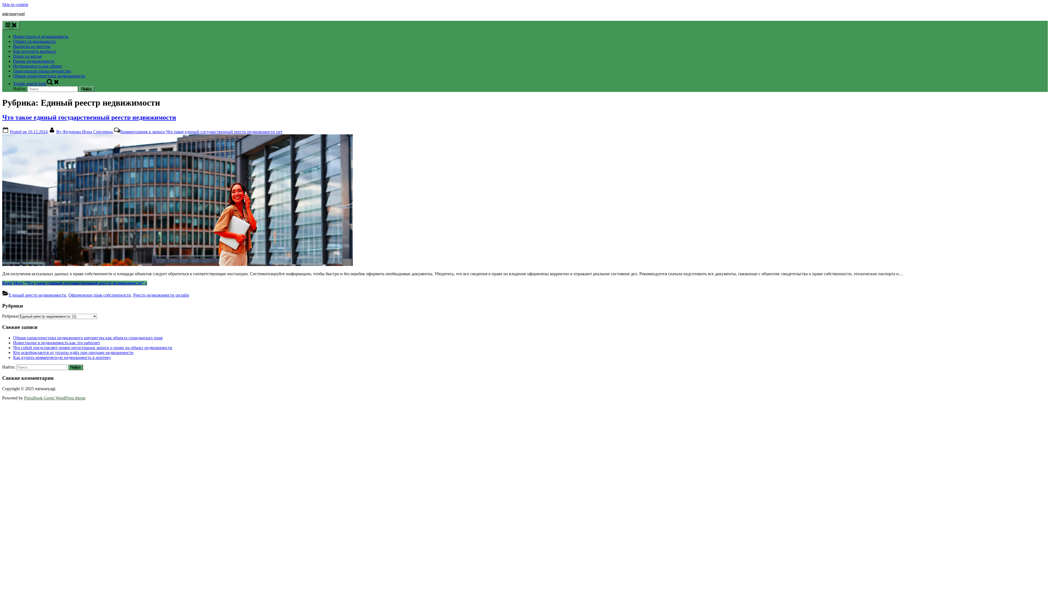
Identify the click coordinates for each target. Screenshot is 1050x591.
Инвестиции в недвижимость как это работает (56, 342)
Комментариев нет (201, 131)
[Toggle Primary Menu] (11, 25)
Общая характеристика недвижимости (49, 76)
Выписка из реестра (31, 46)
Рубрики (10, 316)
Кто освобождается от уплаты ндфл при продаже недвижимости (73, 352)
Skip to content (15, 4)
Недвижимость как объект (37, 66)
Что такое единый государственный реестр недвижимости (89, 117)
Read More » (74, 283)
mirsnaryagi (13, 13)
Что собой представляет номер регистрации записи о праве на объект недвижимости (92, 347)
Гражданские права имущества (42, 71)
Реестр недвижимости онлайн (161, 295)
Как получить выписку (34, 51)
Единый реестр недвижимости (37, 295)
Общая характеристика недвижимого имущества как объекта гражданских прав (88, 337)
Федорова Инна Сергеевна (85, 131)
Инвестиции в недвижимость (40, 36)
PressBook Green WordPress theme (55, 398)
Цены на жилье (27, 56)
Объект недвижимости (34, 41)
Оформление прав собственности (99, 295)
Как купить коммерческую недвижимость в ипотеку (62, 357)
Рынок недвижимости (33, 61)
